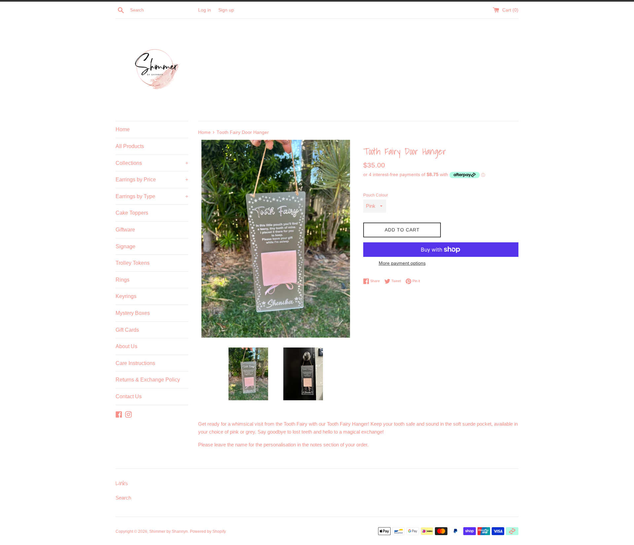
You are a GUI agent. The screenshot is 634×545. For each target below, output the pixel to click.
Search (123, 497)
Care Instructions (135, 363)
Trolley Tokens (133, 263)
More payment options (402, 263)
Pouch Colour (375, 195)
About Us (126, 346)
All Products (130, 146)
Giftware (125, 229)
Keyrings (126, 296)
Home (123, 129)
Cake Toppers (132, 213)
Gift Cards (127, 330)
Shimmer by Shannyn (168, 531)
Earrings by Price (152, 179)
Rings (122, 280)
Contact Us (129, 396)
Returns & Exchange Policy (148, 379)
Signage (125, 246)
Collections (152, 163)
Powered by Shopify (208, 531)
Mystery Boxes (133, 313)
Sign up (226, 10)
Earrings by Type (152, 196)
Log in (204, 10)
